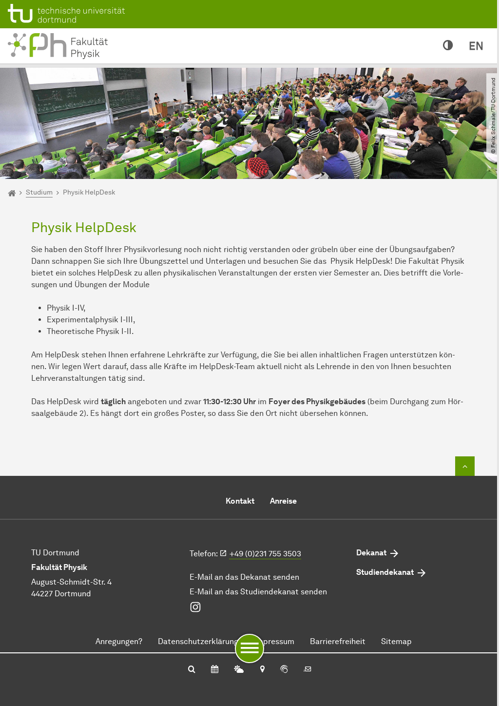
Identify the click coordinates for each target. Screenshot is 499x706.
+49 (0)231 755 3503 (265, 553)
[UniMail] (307, 670)
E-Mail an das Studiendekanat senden (258, 591)
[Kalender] (214, 670)
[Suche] (191, 670)
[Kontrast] (448, 46)
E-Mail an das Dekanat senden (244, 577)
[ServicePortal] (284, 670)
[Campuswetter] (238, 670)
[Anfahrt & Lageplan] (261, 670)
